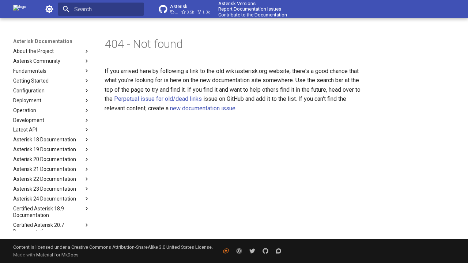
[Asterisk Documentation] (19, 9)
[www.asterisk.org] (226, 251)
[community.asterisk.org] (278, 251)
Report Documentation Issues (249, 9)
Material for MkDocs (57, 255)
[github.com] (265, 251)
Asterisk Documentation (42, 41)
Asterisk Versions (237, 3)
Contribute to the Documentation (252, 15)
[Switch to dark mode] (49, 9)
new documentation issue (202, 108)
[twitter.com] (252, 251)
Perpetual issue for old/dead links (158, 98)
